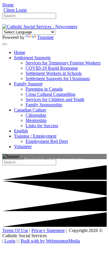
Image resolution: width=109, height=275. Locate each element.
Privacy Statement (48, 230)
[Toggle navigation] (4, 44)
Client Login (15, 10)
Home (8, 4)
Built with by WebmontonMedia (50, 240)
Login (9, 240)
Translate (45, 37)
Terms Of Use (15, 230)
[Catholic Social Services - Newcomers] (39, 26)
